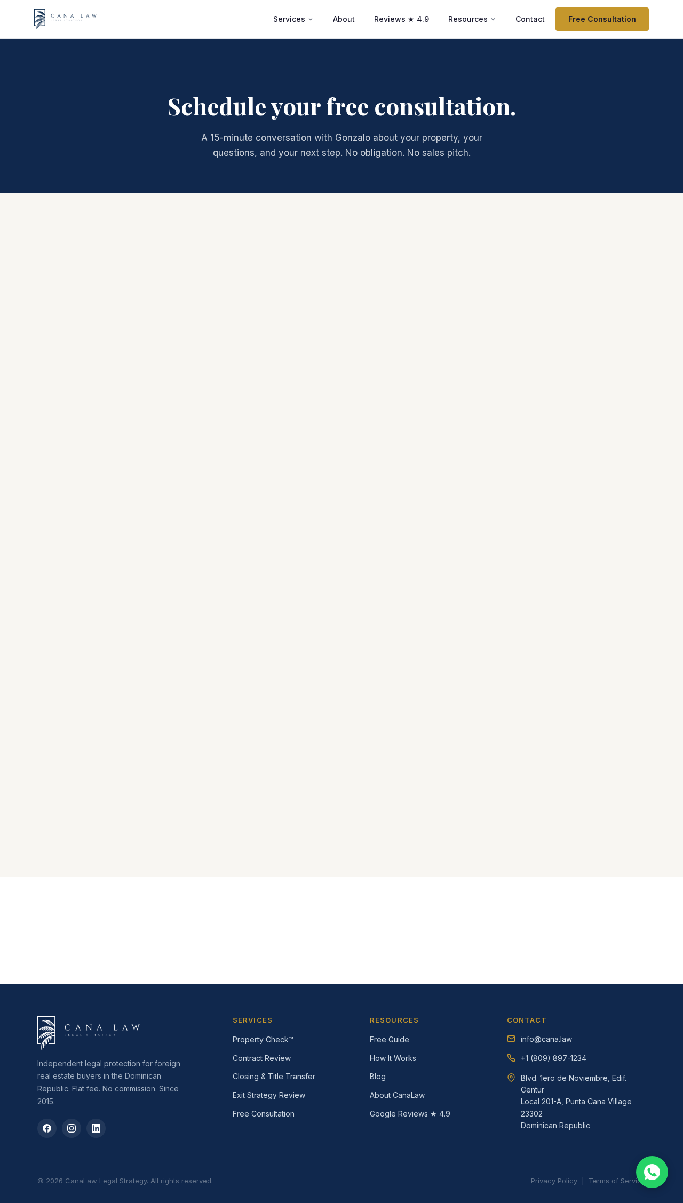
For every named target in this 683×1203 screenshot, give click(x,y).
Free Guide (389, 1039)
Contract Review (262, 1058)
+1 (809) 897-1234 (553, 1058)
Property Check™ (263, 1039)
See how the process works (356, 933)
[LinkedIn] (96, 1128)
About (344, 18)
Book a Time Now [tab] (126, 283)
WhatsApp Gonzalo (412, 506)
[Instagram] (71, 1128)
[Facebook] (47, 1128)
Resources (468, 18)
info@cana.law (403, 527)
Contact (530, 18)
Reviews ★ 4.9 (401, 18)
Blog (378, 1076)
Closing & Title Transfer (274, 1076)
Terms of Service (617, 1180)
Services (289, 18)
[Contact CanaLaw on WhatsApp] (652, 1172)
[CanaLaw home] (66, 19)
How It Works (393, 1058)
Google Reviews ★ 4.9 (410, 1113)
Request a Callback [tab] (259, 283)
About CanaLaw (397, 1094)
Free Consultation (602, 18)
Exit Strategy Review (269, 1094)
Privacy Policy (554, 1180)
